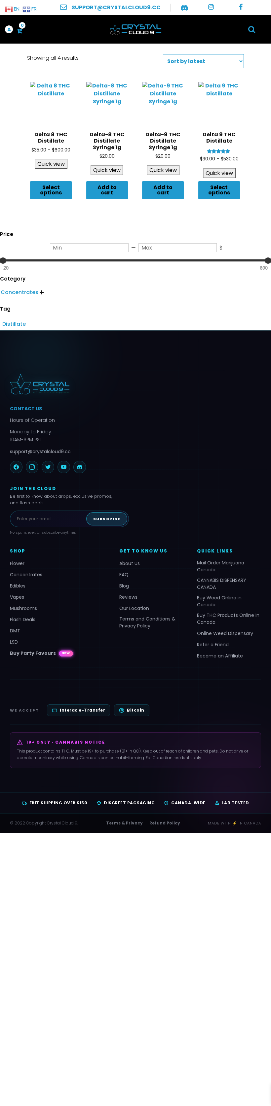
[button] (251, 29)
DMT (15, 630)
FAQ (124, 574)
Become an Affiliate (220, 656)
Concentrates (26, 574)
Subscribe (107, 518)
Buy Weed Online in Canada (219, 601)
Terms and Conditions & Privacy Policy (147, 622)
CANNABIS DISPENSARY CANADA (221, 583)
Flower (17, 563)
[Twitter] (48, 467)
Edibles (17, 586)
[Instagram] (32, 467)
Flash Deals (22, 619)
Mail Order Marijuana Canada (220, 566)
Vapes (17, 597)
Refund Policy (164, 823)
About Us (129, 563)
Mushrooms (23, 608)
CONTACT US (26, 408)
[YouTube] (64, 467)
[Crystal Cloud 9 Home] (109, 384)
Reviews (128, 597)
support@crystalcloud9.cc (40, 451)
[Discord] (79, 467)
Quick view (51, 164)
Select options (51, 190)
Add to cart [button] (107, 190)
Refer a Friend (213, 644)
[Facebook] (16, 467)
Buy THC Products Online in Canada (228, 618)
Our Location (134, 608)
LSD (14, 642)
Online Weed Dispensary (225, 633)
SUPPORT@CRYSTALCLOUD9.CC (116, 7)
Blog (124, 586)
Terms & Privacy (124, 823)
